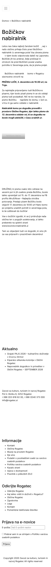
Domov (5, 20)
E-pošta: (6, 527)
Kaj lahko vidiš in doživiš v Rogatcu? (25, 494)
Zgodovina (12, 500)
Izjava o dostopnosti (17, 470)
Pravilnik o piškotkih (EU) (19, 474)
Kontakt (11, 445)
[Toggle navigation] (5, 8)
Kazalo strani (13, 467)
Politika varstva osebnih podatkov (24, 464)
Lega (9, 503)
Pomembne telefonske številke (22, 510)
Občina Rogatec (15, 448)
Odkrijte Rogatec (15, 491)
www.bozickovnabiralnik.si (15, 225)
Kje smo (11, 455)
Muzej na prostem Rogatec (20, 451)
